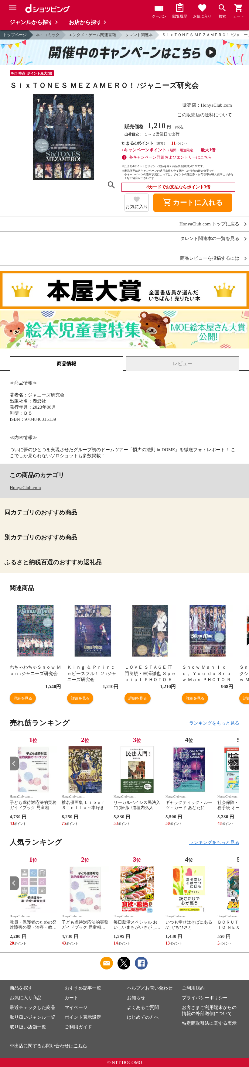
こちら (80, 1045)
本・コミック (48, 35)
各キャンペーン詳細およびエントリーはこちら (170, 157)
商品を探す (21, 988)
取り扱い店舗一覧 (28, 1026)
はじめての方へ (143, 1017)
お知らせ (136, 997)
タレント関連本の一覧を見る (209, 238)
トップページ (15, 35)
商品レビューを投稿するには (209, 258)
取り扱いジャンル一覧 (32, 1017)
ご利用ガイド (78, 1026)
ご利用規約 (193, 988)
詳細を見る (23, 698)
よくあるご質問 (143, 1007)
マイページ (76, 1007)
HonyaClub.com (25, 487)
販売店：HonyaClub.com (207, 105)
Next (234, 763)
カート (71, 997)
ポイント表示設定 (83, 1017)
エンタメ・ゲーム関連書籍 (92, 35)
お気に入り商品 (26, 997)
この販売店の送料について (204, 114)
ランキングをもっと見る (214, 723)
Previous (14, 763)
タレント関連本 (139, 35)
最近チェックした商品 (32, 1007)
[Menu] (13, 8)
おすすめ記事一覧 (83, 988)
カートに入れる (192, 202)
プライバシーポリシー (204, 997)
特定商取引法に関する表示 (209, 1023)
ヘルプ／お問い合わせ (149, 988)
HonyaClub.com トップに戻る (209, 224)
